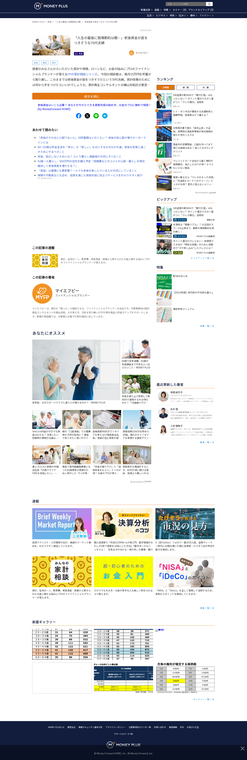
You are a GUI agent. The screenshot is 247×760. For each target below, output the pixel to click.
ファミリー (205, 15)
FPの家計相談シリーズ (82, 74)
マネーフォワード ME (123, 733)
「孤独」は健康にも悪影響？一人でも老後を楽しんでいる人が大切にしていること (87, 170)
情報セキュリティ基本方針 (90, 727)
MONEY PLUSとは (56, 727)
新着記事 (145, 9)
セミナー (179, 9)
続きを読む (91, 96)
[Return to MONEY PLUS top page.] (51, 6)
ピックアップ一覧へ (201, 258)
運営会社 (71, 727)
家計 (54, 62)
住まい (182, 15)
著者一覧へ (206, 442)
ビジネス (160, 15)
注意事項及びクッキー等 (140, 727)
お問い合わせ (160, 727)
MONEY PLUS (38, 21)
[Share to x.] (87, 115)
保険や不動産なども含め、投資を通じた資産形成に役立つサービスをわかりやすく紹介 (90, 175)
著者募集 (173, 727)
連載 (157, 9)
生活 (149, 15)
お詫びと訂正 (193, 727)
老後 (172, 15)
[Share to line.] (96, 115)
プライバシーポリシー (116, 727)
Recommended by (137, 481)
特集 (166, 9)
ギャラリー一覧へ (202, 699)
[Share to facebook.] (78, 115)
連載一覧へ (206, 607)
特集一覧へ (206, 325)
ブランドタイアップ (200, 9)
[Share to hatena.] (105, 115)
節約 (45, 62)
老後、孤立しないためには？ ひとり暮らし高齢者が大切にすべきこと (79, 156)
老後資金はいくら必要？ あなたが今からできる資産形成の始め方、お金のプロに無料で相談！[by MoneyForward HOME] (94, 107)
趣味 (192, 15)
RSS (182, 727)
